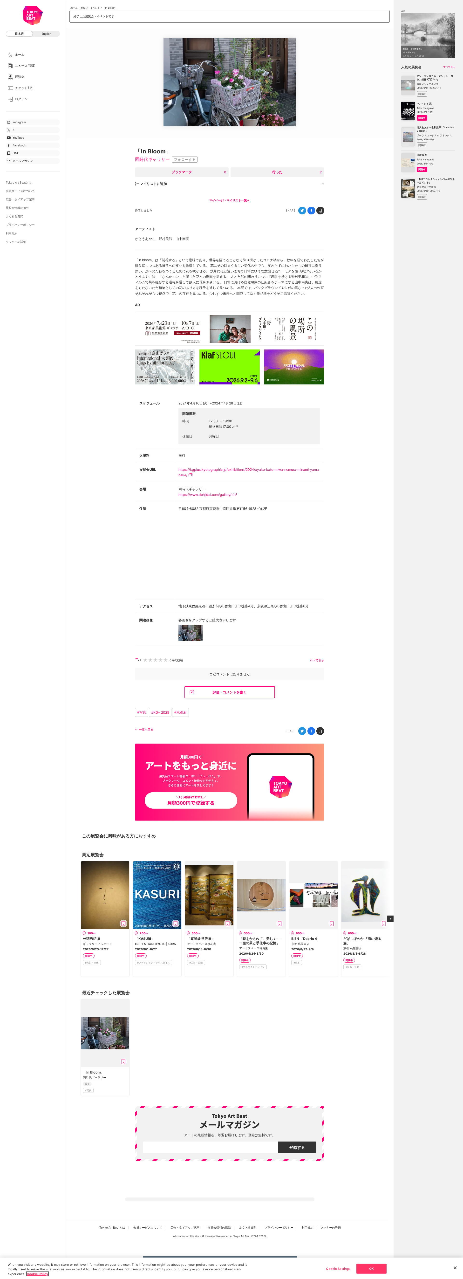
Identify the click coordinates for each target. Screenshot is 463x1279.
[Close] (455, 1268)
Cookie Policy (37, 1274)
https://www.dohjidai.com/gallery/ (205, 494)
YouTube (18, 137)
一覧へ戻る (146, 729)
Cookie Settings (338, 1268)
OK (371, 1268)
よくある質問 (14, 216)
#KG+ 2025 (160, 712)
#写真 (141, 712)
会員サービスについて (20, 191)
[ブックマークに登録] (123, 923)
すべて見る (449, 66)
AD (137, 305)
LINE (16, 153)
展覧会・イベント (90, 7)
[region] (231, 1268)
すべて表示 (317, 660)
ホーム (74, 7)
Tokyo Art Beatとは (19, 182)
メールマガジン (23, 161)
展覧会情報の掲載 (17, 208)
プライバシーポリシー (20, 224)
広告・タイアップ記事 (20, 199)
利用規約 (11, 233)
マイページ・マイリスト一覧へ (229, 200)
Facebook (19, 145)
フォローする (185, 159)
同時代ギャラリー (152, 159)
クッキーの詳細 (16, 242)
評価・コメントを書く (229, 692)
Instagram (19, 122)
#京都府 (180, 712)
